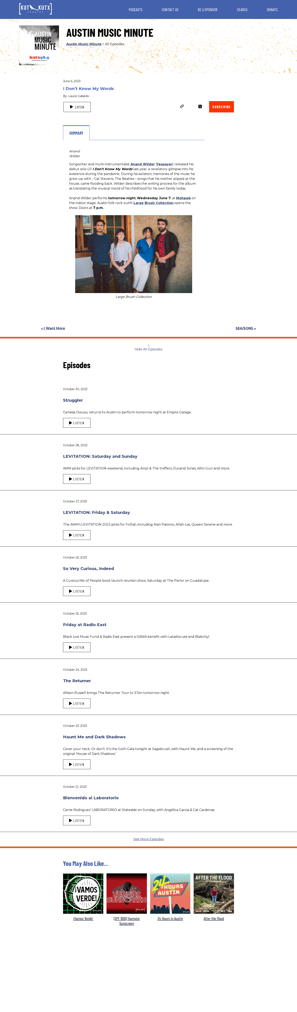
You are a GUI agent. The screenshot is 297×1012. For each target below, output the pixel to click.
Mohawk (183, 198)
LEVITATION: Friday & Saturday (96, 512)
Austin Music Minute (84, 44)
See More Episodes (148, 839)
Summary (76, 133)
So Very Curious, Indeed (88, 568)
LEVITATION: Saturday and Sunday (100, 456)
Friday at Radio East (84, 624)
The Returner (77, 680)
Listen (79, 107)
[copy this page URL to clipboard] (182, 106)
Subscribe (221, 107)
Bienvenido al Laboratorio (91, 797)
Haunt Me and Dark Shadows (94, 736)
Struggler (73, 400)
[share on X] (200, 106)
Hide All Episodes (148, 349)
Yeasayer (164, 164)
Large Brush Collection (154, 203)
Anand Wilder (143, 164)
